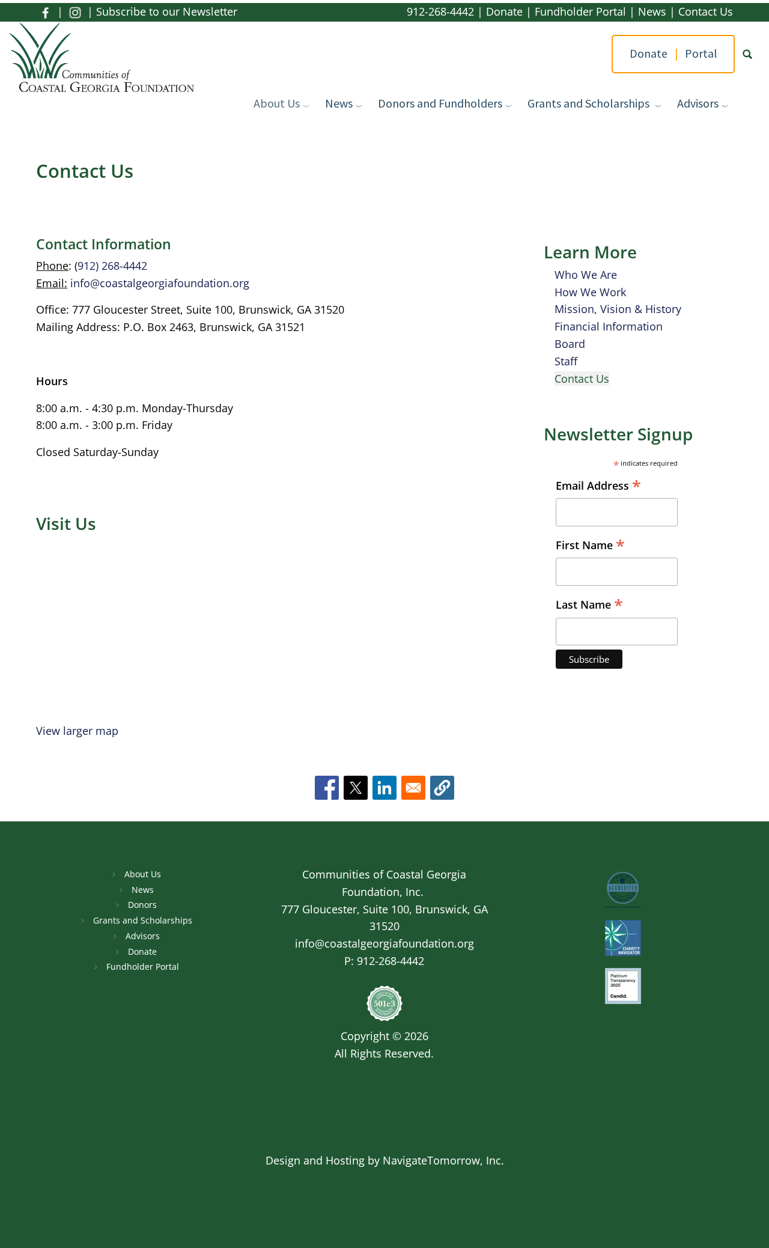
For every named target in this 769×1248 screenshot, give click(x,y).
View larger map (77, 730)
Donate (504, 11)
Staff (566, 361)
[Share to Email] (413, 788)
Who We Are (586, 274)
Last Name (589, 604)
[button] (442, 788)
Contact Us (705, 11)
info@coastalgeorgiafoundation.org (159, 283)
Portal (701, 53)
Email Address (598, 485)
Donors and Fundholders (440, 103)
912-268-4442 (440, 11)
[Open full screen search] (747, 53)
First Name (590, 545)
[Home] (106, 59)
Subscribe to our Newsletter (166, 11)
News (652, 11)
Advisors (698, 103)
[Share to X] (356, 788)
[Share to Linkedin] (384, 788)
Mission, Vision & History (618, 309)
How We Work (590, 292)
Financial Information (609, 326)
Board (570, 343)
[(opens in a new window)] (45, 11)
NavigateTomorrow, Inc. (443, 1160)
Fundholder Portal (580, 11)
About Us (277, 103)
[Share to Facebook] (327, 788)
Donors (142, 904)
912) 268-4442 (112, 265)
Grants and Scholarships (589, 103)
